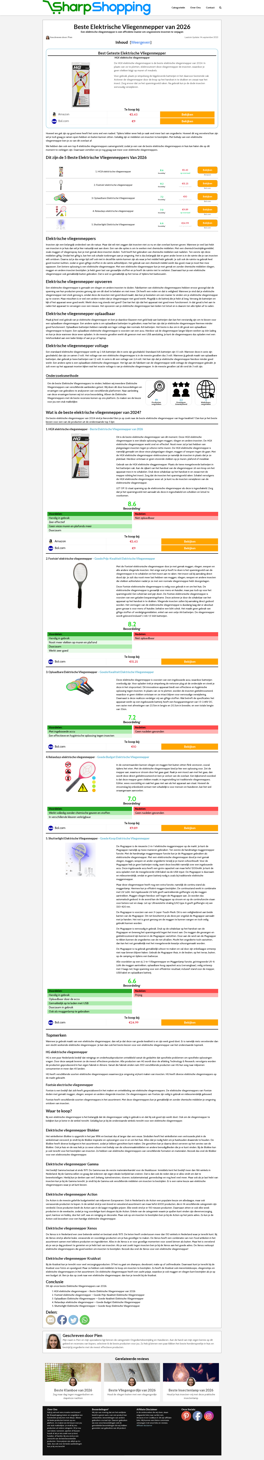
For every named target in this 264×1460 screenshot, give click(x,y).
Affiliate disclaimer (144, 1425)
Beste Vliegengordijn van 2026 (132, 1390)
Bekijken (187, 114)
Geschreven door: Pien (61, 37)
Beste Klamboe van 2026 (73, 1390)
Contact (210, 7)
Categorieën (178, 7)
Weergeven (140, 42)
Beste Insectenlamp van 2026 (191, 1390)
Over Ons (195, 7)
